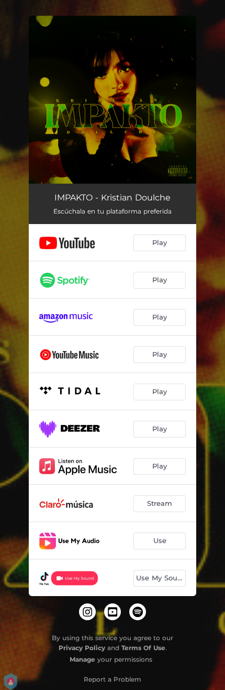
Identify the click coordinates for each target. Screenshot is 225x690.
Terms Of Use (143, 648)
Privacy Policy (82, 648)
